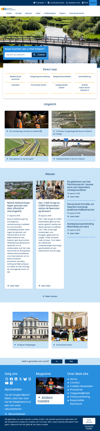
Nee (71, 361)
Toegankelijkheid (80, 393)
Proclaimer (76, 389)
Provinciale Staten (38, 85)
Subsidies (15, 85)
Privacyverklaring (80, 396)
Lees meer (14, 286)
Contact (93, 3)
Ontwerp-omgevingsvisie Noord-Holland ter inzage (72, 132)
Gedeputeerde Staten (61, 86)
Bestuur (28, 13)
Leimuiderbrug (85, 77)
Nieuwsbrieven (16, 414)
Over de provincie (76, 13)
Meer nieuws (51, 296)
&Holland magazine (45, 399)
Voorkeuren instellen (89, 427)
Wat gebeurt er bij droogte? (21, 159)
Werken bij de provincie (15, 78)
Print (86, 2)
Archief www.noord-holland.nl (84, 87)
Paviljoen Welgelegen (26, 345)
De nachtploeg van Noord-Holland (25, 131)
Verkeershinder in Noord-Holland (70, 159)
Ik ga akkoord (89, 421)
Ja (57, 361)
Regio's (62, 13)
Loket (38, 13)
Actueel (18, 13)
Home (9, 13)
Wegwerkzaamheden (62, 77)
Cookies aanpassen (81, 386)
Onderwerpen (50, 13)
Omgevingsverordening (39, 77)
